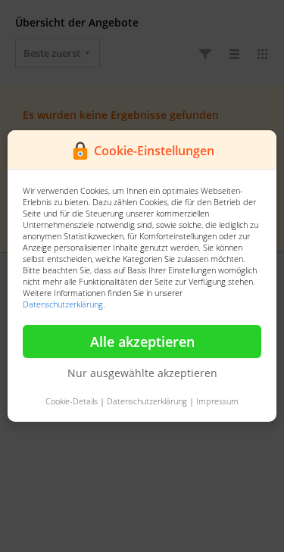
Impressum (217, 401)
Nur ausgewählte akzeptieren (142, 373)
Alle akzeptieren (142, 341)
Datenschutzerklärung (63, 304)
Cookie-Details (71, 401)
